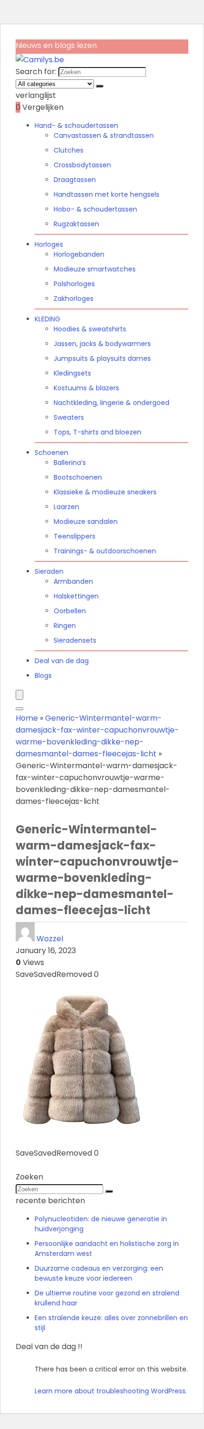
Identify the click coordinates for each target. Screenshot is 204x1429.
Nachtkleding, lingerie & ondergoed (111, 402)
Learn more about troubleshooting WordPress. (111, 1391)
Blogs (43, 675)
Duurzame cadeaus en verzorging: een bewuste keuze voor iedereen (99, 1273)
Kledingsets (72, 373)
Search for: (36, 71)
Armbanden (73, 581)
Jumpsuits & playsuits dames (102, 358)
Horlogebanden (79, 254)
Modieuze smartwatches (95, 269)
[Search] (19, 708)
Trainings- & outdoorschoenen (105, 551)
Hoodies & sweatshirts (90, 329)
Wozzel (50, 938)
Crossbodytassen (82, 165)
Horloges (49, 244)
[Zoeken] (99, 86)
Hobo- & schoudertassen (95, 209)
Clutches (68, 150)
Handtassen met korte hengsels (106, 194)
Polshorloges (74, 284)
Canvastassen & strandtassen (104, 135)
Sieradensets (75, 640)
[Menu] (19, 695)
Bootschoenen (78, 477)
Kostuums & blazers (86, 388)
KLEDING (47, 319)
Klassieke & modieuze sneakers (105, 492)
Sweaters (69, 417)
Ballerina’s (70, 462)
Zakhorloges (73, 298)
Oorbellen (70, 611)
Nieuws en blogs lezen (56, 45)
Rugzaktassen (76, 224)
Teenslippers (74, 536)
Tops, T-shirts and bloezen (97, 432)
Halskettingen (76, 596)
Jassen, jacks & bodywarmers (102, 343)
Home (27, 718)
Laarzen (66, 507)
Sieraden (49, 571)
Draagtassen (75, 179)
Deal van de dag (62, 661)
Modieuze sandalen (86, 521)
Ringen (65, 625)
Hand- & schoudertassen (76, 125)
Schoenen (51, 452)
